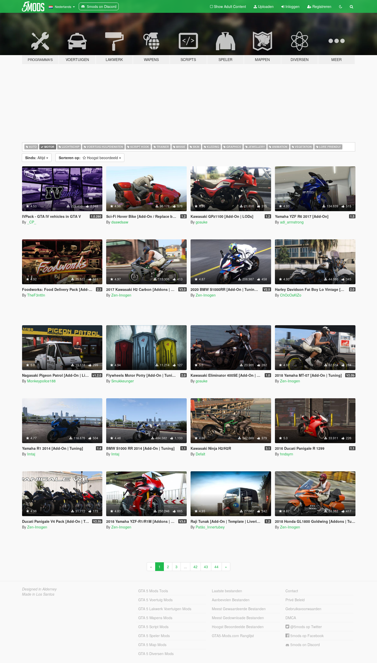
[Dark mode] (340, 6)
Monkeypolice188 (41, 380)
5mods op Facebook (306, 635)
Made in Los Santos (38, 594)
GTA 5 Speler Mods (154, 635)
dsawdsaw (119, 222)
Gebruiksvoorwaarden (303, 608)
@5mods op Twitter (305, 626)
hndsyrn (286, 453)
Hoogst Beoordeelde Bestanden (238, 626)
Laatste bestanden (227, 590)
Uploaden (265, 6)
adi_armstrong (292, 222)
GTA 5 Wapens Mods (155, 617)
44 (216, 566)
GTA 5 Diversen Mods (156, 653)
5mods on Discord (304, 644)
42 (195, 566)
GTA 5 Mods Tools (153, 590)
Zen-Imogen (121, 295)
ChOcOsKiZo (290, 295)
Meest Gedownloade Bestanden (238, 617)
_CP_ (31, 222)
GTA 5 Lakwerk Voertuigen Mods (164, 608)
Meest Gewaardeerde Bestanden (239, 608)
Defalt (200, 453)
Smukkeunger (122, 380)
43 (206, 566)
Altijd (35, 157)
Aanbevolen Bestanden (231, 599)
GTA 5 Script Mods (153, 626)
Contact (291, 590)
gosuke (201, 222)
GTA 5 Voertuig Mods (155, 599)
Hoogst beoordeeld (89, 157)
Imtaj (31, 453)
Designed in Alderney (39, 588)
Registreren (321, 6)
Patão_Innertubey (210, 526)
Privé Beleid (295, 599)
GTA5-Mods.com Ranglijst (233, 635)
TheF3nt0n (36, 295)
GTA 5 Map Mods (152, 644)
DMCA (290, 617)
